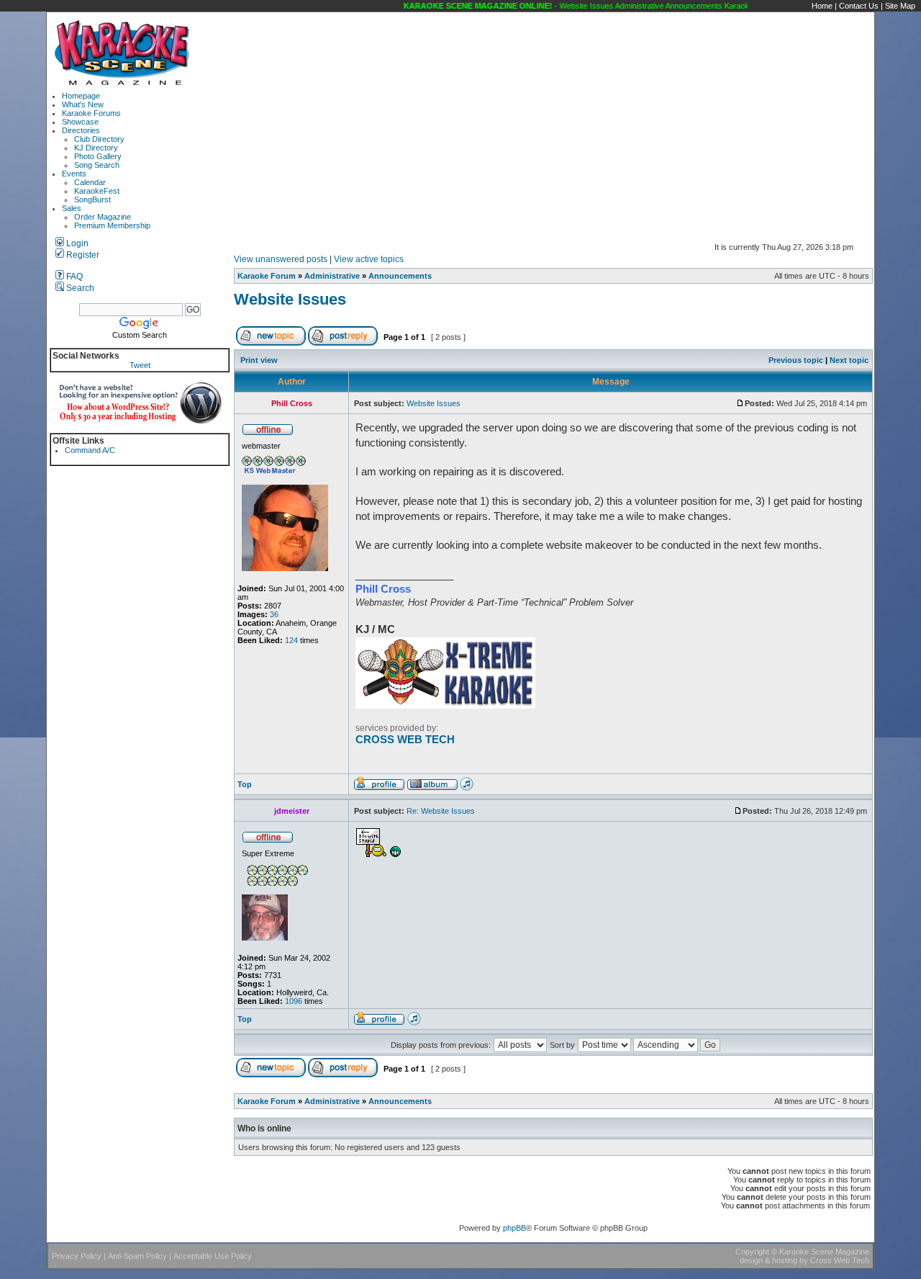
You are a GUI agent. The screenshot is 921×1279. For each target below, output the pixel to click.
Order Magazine (102, 216)
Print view (259, 360)
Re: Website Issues (441, 811)
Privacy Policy (76, 1256)
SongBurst (92, 199)
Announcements (400, 275)
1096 (293, 1001)
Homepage (81, 95)
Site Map (900, 5)
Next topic (849, 360)
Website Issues (290, 299)
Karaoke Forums (91, 113)
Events (74, 173)
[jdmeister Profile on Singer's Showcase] (414, 1022)
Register (81, 255)
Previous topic (795, 360)
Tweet (140, 365)
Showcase (80, 121)
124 (291, 640)
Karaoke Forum (266, 275)
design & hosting (768, 1260)
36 (274, 614)
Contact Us (859, 5)
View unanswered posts (280, 259)
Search (79, 288)
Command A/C (90, 450)
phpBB (514, 1228)
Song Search (96, 165)
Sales (71, 208)
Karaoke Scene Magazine (824, 1251)
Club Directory (99, 139)
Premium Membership (112, 225)
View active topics (369, 259)
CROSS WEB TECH (405, 739)
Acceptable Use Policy (212, 1256)
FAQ (73, 276)
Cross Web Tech (839, 1260)
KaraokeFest (96, 191)
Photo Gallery (98, 156)
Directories (81, 130)
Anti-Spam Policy (137, 1256)
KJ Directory (96, 147)
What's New (83, 104)
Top (244, 784)
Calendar (90, 182)
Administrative (332, 275)
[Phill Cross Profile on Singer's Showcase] (466, 788)
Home (822, 5)
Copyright (752, 1251)
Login (76, 243)
